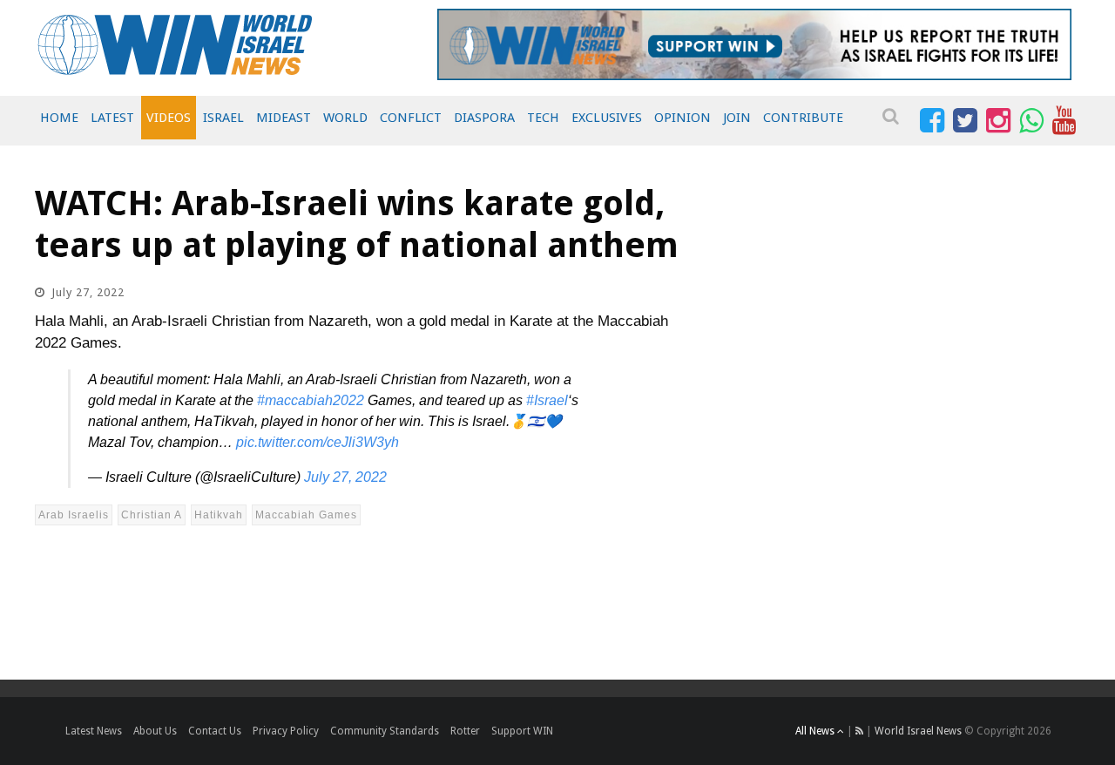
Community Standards (384, 731)
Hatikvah (218, 515)
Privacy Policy (286, 731)
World (345, 117)
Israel (223, 117)
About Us (155, 731)
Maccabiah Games (306, 515)
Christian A (151, 515)
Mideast (283, 117)
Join (737, 117)
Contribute (803, 117)
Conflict (411, 117)
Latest (112, 117)
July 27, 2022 (345, 477)
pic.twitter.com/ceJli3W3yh (317, 442)
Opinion (682, 117)
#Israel (547, 400)
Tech (543, 117)
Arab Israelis (73, 515)
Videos (168, 117)
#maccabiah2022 (310, 400)
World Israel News (918, 731)
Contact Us (214, 731)
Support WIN (522, 731)
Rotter (465, 731)
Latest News (93, 731)
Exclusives (606, 117)
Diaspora (484, 117)
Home (59, 117)
